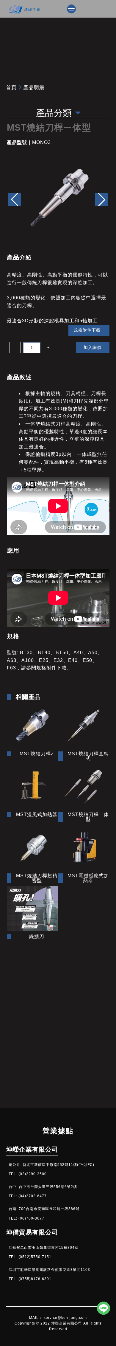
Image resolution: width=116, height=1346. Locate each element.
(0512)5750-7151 (34, 1257)
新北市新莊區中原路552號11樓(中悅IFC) (58, 1165)
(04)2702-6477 (32, 1196)
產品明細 (34, 87)
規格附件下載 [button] (87, 330)
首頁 (11, 87)
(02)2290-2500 (32, 1174)
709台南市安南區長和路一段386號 (49, 1209)
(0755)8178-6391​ (34, 1279)
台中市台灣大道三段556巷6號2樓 (48, 1187)
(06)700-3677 (31, 1218)
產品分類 (54, 113)
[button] (101, 199)
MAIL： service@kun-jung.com (58, 1318)
